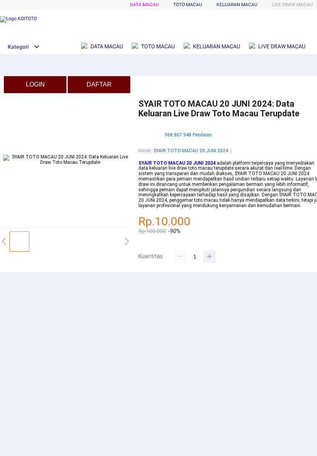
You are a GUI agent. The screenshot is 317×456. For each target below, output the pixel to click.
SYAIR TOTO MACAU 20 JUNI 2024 (190, 150)
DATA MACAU (144, 4)
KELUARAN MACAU (236, 4)
